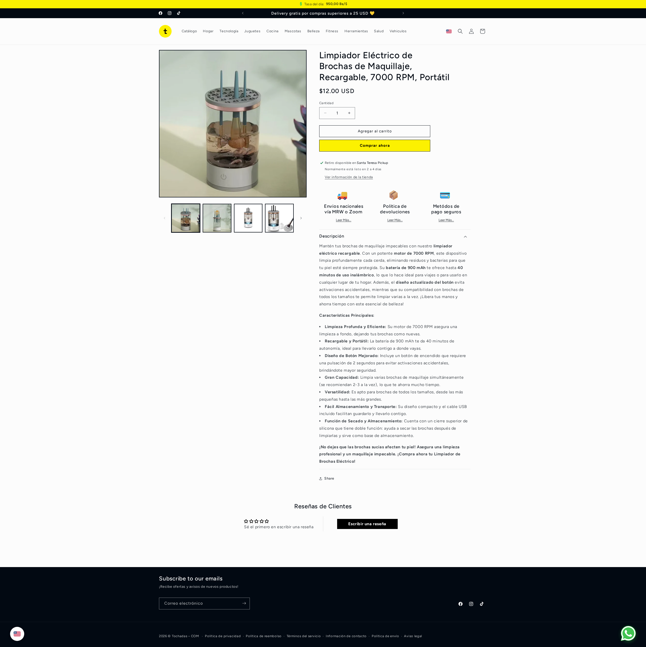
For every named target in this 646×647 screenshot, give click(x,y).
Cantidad (326, 103)
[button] (460, 31)
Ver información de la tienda (349, 177)
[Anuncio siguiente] (403, 13)
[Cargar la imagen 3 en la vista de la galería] (248, 218)
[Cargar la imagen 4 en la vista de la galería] (279, 218)
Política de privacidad (223, 636)
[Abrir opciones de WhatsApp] (628, 633)
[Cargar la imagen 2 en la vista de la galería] (217, 218)
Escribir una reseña (367, 524)
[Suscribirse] (244, 603)
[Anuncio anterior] (242, 13)
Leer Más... (343, 220)
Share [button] (329, 478)
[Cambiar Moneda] (17, 634)
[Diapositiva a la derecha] (301, 218)
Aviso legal (413, 636)
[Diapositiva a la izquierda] (164, 218)
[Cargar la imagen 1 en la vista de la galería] (185, 218)
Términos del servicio (304, 636)
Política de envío (385, 636)
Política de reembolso (264, 636)
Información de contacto (346, 636)
